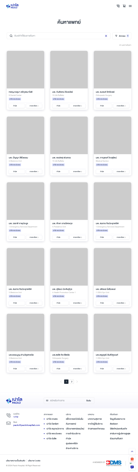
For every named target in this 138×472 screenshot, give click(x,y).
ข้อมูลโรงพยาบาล (117, 419)
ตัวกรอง (123, 36)
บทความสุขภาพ (95, 419)
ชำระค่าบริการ (72, 448)
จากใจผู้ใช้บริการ (95, 424)
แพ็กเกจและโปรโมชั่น (74, 419)
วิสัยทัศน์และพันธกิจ (118, 428)
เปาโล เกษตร (52, 419)
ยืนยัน (88, 400)
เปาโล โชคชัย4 (52, 424)
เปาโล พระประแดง (54, 433)
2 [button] (71, 382)
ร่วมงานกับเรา (116, 438)
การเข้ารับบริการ (73, 433)
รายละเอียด (33, 106)
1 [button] (66, 382)
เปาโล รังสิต (51, 438)
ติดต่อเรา (114, 424)
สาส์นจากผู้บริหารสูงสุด (120, 433)
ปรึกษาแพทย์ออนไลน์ (75, 428)
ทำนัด (15, 106)
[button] (61, 381)
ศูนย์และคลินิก (72, 443)
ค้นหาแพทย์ (71, 424)
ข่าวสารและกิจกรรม (96, 428)
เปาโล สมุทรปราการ (55, 428)
